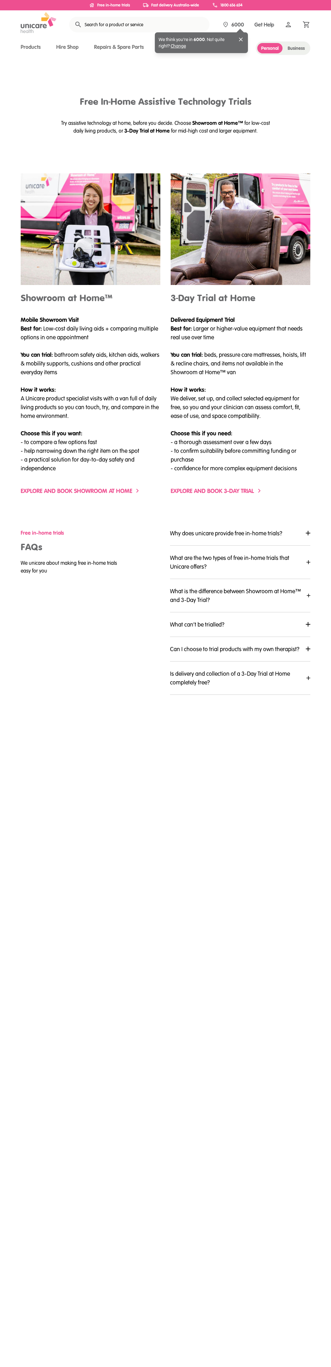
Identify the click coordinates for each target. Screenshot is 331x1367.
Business (296, 48)
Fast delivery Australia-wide (175, 5)
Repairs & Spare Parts (119, 46)
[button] (240, 533)
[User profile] (288, 24)
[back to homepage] (38, 22)
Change (178, 46)
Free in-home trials (113, 5)
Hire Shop (67, 46)
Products (31, 46)
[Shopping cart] (306, 24)
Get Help (264, 24)
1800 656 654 (231, 5)
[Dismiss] (241, 39)
